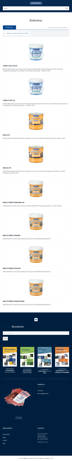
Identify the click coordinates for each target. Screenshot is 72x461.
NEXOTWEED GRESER (11, 235)
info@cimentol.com (43, 442)
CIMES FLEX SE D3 (10, 66)
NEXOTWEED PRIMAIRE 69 (13, 202)
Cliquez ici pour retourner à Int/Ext (17, 33)
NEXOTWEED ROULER (12, 268)
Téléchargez (19, 417)
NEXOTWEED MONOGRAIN (13, 301)
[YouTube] (36, 319)
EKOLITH (6, 135)
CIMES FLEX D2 (9, 100)
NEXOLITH (7, 168)
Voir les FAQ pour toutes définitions (57, 27)
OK (5, 338)
